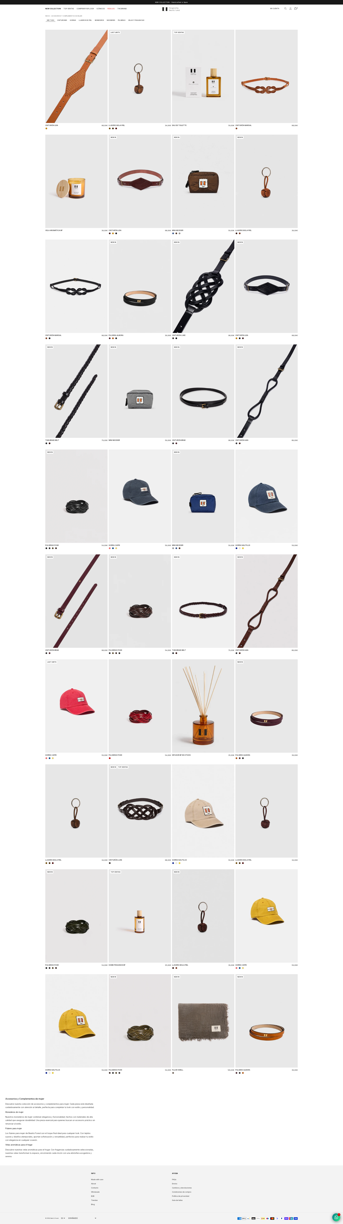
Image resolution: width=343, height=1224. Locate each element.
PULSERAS (121, 20)
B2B (92, 1196)
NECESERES (111, 20)
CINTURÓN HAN (241, 440)
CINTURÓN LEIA (51, 125)
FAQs (174, 1180)
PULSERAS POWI (52, 545)
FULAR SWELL (177, 1070)
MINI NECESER (177, 230)
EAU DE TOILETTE (179, 125)
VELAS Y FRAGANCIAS (136, 20)
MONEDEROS (99, 20)
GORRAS (73, 20)
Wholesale (95, 1192)
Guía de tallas (177, 1200)
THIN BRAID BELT (52, 440)
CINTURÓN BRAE (179, 440)
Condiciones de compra (181, 1192)
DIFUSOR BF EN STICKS (181, 755)
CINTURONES (62, 20)
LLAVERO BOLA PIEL (117, 125)
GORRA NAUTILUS (242, 545)
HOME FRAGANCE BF (117, 965)
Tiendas (94, 1200)
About (93, 1184)
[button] (285, 8)
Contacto (94, 1188)
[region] (171, 2)
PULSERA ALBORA (116, 335)
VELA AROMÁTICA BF (54, 230)
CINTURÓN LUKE (178, 335)
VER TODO (50, 20)
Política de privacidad (180, 1196)
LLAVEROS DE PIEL (85, 20)
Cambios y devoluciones (182, 1188)
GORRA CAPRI (114, 545)
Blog (93, 1204)
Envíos (174, 1184)
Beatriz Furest (54, 1218)
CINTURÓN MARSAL (243, 125)
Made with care (97, 1180)
